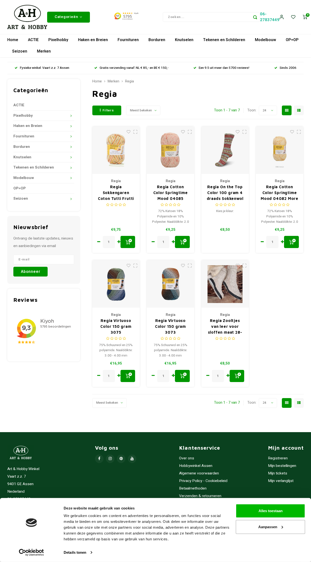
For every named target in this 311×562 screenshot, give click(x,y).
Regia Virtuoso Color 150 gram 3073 (170, 326)
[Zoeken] (255, 17)
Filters (108, 110)
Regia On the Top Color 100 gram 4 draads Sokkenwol (225, 193)
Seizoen (19, 51)
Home (12, 40)
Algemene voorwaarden (199, 473)
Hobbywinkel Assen (195, 466)
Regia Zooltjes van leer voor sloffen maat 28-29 (225, 326)
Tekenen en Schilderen (224, 40)
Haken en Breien (93, 40)
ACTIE (33, 40)
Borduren (156, 40)
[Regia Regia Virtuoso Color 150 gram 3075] (116, 284)
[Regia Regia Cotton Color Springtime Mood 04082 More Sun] (279, 150)
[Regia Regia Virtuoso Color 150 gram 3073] (170, 284)
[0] (305, 17)
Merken (44, 51)
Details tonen (75, 552)
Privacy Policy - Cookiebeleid (203, 481)
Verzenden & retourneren (200, 496)
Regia (129, 81)
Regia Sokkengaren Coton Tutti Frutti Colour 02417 (116, 193)
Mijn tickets (277, 473)
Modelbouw (265, 40)
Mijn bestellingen (282, 466)
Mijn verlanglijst (281, 481)
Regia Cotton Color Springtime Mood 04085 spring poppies (170, 193)
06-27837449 (269, 17)
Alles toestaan (271, 511)
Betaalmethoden (193, 488)
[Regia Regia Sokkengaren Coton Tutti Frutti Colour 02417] (116, 150)
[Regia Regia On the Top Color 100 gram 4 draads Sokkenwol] (225, 150)
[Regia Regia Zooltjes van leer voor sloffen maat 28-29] (225, 284)
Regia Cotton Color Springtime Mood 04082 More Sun (279, 193)
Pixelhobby (58, 40)
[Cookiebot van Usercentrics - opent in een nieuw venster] (31, 552)
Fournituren (128, 40)
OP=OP (292, 40)
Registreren (278, 458)
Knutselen (184, 40)
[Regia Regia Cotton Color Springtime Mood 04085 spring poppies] (170, 150)
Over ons (186, 458)
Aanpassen (267, 527)
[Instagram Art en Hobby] (110, 459)
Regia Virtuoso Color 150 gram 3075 (115, 326)
